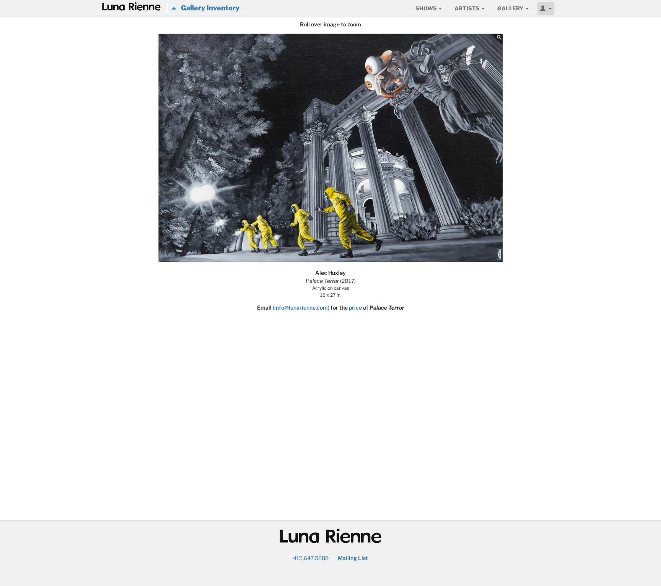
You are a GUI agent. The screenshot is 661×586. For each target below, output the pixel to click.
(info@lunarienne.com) (301, 307)
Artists (467, 8)
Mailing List (353, 558)
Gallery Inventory (207, 8)
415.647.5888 (311, 558)
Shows (426, 8)
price (355, 307)
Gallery (511, 8)
